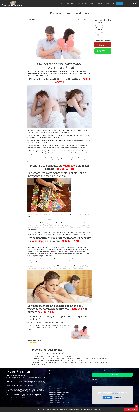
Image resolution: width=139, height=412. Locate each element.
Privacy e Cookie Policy (88, 409)
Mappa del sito (97, 409)
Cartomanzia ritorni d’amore (56, 376)
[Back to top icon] (136, 406)
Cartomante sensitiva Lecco (56, 396)
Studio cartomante (54, 384)
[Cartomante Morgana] (11, 3)
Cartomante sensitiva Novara (56, 394)
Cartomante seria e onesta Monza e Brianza (60, 390)
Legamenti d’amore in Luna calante (58, 382)
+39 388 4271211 (64, 168)
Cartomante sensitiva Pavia (56, 400)
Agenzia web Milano (70, 409)
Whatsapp (68, 165)
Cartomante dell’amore (55, 380)
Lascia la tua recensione (98, 382)
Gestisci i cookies (131, 410)
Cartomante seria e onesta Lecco (57, 388)
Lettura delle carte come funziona (57, 378)
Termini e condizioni (114, 393)
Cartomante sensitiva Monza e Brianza (59, 402)
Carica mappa (108, 397)
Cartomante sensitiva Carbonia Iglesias (59, 392)
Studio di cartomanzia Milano (56, 386)
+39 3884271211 (21, 395)
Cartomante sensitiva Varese (56, 398)
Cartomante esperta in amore (56, 374)
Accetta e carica (117, 397)
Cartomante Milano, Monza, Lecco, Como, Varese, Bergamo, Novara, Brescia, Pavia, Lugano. (25, 378)
